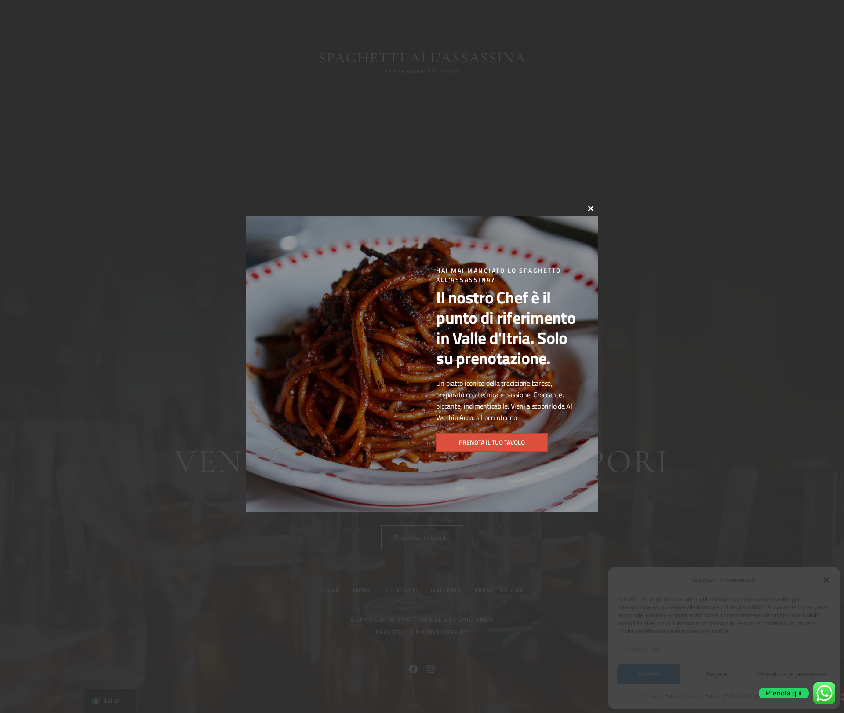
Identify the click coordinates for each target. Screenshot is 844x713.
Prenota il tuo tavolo (492, 442)
